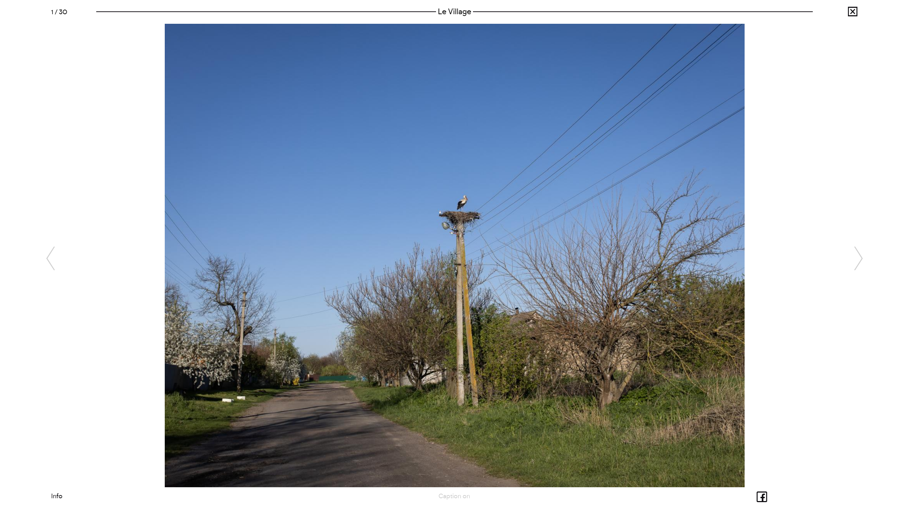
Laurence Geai (840, 14)
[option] (454, 255)
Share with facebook (749, 496)
